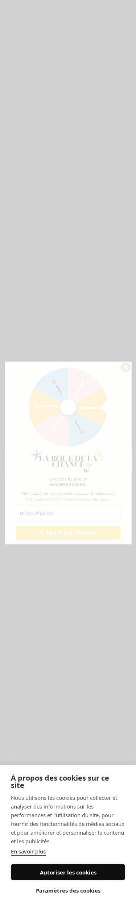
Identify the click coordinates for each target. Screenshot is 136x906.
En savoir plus (28, 851)
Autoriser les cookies (68, 872)
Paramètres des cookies (68, 890)
